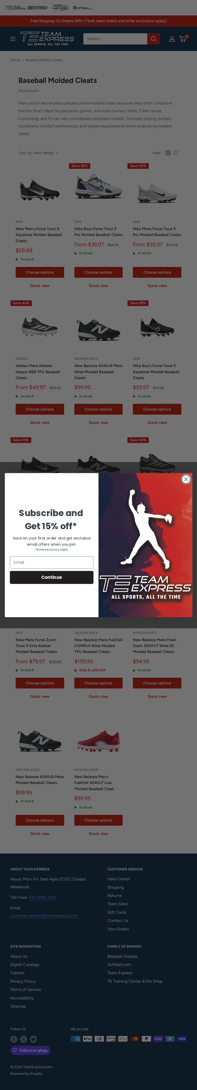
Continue (51, 577)
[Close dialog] (186, 479)
